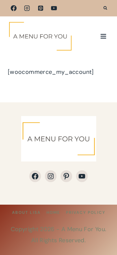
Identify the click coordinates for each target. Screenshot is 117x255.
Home (53, 212)
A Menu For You (83, 229)
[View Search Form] (105, 8)
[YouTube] (54, 8)
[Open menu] (103, 36)
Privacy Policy (85, 212)
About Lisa (26, 212)
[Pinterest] (40, 8)
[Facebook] (14, 8)
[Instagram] (27, 8)
